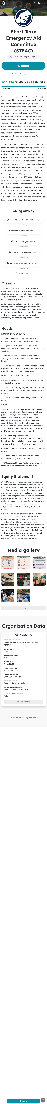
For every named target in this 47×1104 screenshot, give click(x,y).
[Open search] (34, 3)
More (25, 608)
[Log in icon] (39, 3)
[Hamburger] (43, 3)
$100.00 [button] (36, 220)
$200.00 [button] (34, 252)
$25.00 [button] (36, 230)
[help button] (43, 1100)
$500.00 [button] (36, 263)
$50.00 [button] (33, 241)
